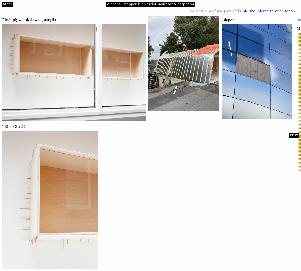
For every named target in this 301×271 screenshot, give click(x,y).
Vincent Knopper (122, 4)
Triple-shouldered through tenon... (268, 11)
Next (294, 135)
